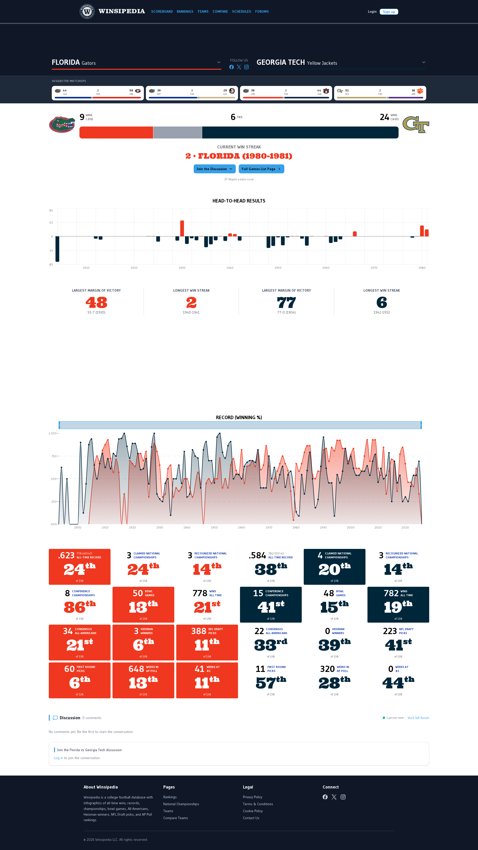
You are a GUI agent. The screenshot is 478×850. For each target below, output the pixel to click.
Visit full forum (418, 718)
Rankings (170, 797)
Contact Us (251, 818)
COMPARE (220, 11)
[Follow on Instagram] (246, 67)
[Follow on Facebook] (231, 67)
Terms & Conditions (258, 804)
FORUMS (262, 11)
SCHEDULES (241, 11)
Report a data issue (241, 179)
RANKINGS (185, 11)
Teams (168, 811)
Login (372, 11)
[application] (239, 240)
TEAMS (203, 11)
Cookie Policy (253, 811)
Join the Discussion (212, 169)
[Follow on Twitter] (239, 67)
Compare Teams (175, 818)
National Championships (181, 804)
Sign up (389, 11)
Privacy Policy (252, 797)
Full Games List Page (258, 169)
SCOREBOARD (162, 11)
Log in (58, 758)
